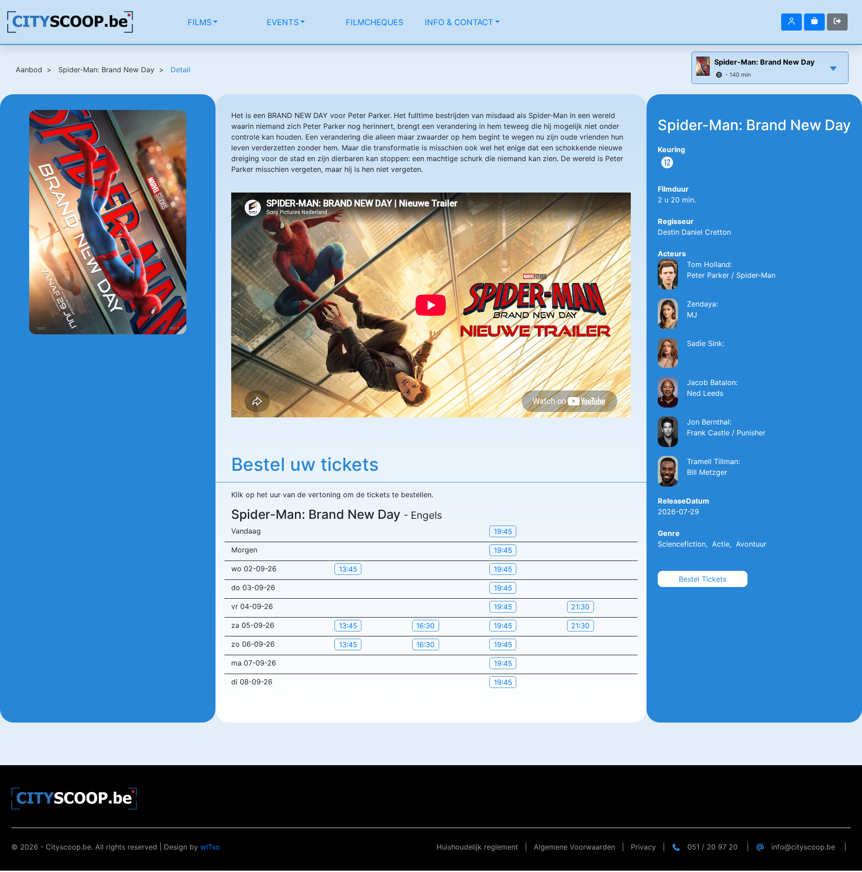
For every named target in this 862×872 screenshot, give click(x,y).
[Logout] (791, 22)
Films (199, 22)
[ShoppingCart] (814, 22)
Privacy (643, 846)
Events (283, 22)
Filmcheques (374, 22)
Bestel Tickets (702, 578)
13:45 (348, 569)
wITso (210, 846)
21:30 (580, 606)
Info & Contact (459, 22)
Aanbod (29, 69)
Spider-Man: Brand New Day (764, 61)
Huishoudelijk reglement (477, 846)
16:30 (425, 625)
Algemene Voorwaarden (574, 846)
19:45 (503, 531)
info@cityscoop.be (803, 846)
